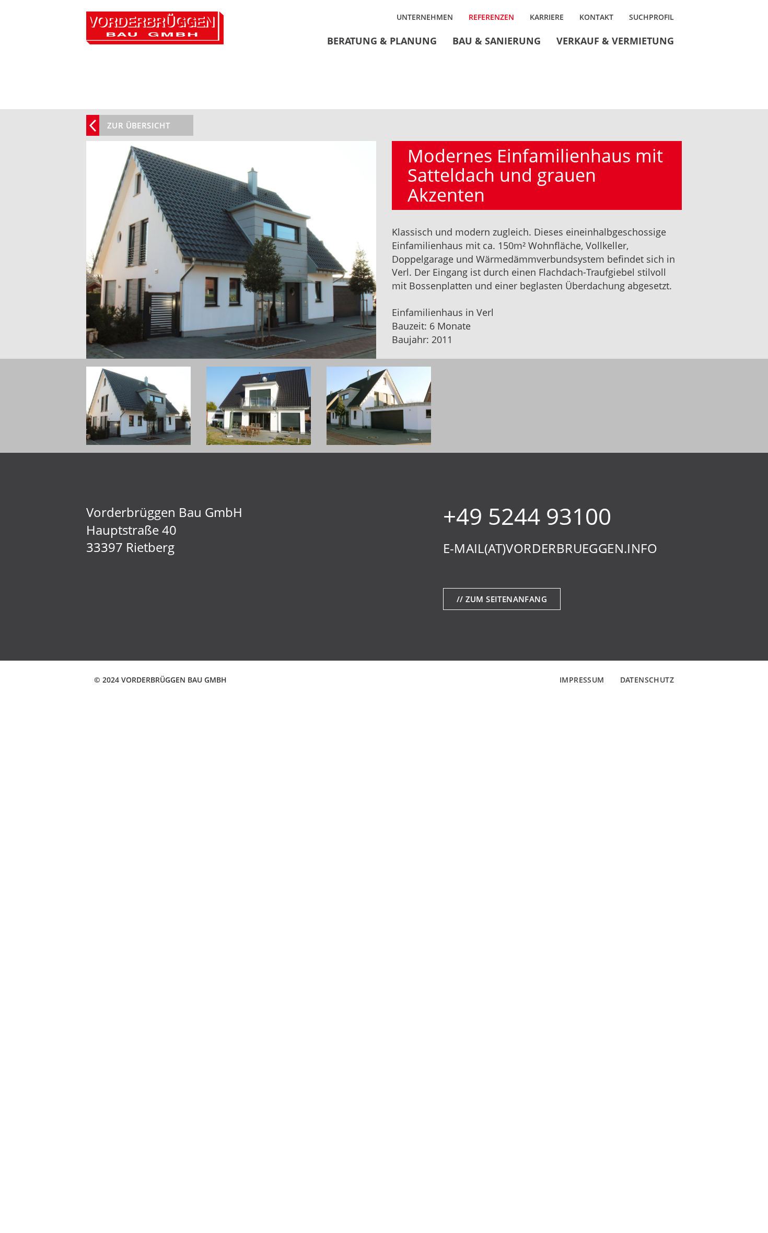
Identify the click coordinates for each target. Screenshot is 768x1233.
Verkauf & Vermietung (615, 40)
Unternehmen (425, 17)
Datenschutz (647, 680)
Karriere (547, 17)
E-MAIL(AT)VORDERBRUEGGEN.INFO (550, 548)
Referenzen (491, 17)
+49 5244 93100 (527, 516)
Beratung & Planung (382, 40)
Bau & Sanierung (496, 40)
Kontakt (596, 17)
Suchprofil (651, 17)
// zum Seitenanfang (502, 599)
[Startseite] (155, 27)
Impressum (582, 680)
